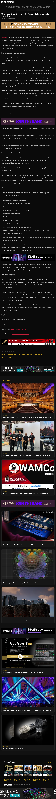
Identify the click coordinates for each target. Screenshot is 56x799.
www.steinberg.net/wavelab (18, 329)
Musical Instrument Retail (25, 354)
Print (37, 9)
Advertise (29, 787)
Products (10, 787)
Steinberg (4, 37)
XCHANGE (11, 357)
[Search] (53, 2)
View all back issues (46, 762)
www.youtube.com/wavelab (20, 334)
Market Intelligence (38, 354)
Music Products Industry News (9, 354)
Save (28, 9)
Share (33, 9)
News (5, 787)
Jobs (25, 787)
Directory (21, 787)
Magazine (15, 787)
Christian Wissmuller (22, 9)
